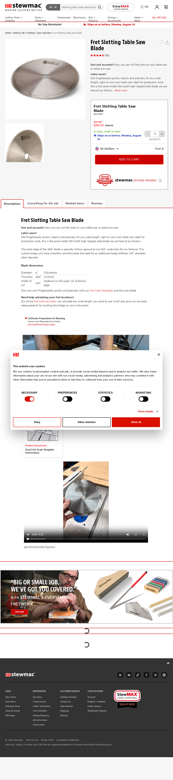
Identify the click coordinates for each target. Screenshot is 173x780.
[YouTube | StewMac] (128, 675)
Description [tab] (12, 204)
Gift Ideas (10, 715)
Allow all (136, 422)
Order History (94, 706)
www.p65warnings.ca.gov (41, 324)
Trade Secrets (39, 701)
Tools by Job (19, 32)
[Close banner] (159, 354)
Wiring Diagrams (41, 715)
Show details (145, 411)
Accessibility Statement (68, 740)
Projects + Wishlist (96, 701)
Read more (121, 90)
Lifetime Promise (68, 697)
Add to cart (129, 159)
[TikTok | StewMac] (137, 675)
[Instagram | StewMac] (119, 675)
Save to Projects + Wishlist (161, 42)
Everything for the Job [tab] (43, 203)
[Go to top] (168, 663)
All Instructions (40, 720)
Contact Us (65, 701)
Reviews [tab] (97, 203)
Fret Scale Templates (101, 290)
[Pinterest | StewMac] (154, 675)
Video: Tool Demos (42, 706)
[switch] (67, 399)
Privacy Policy (47, 740)
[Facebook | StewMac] (146, 675)
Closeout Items (12, 706)
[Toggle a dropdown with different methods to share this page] (167, 42)
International (66, 706)
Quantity (154, 139)
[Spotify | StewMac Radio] (163, 675)
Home (8, 32)
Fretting (31, 32)
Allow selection (87, 422)
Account (91, 697)
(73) (107, 55)
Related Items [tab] (75, 203)
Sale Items (10, 701)
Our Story (37, 697)
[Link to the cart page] (166, 7)
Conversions (39, 724)
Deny (37, 422)
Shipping (64, 710)
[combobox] (75, 7)
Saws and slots (44, 32)
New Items (10, 697)
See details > (160, 180)
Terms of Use (32, 740)
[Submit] (100, 7)
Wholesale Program (97, 710)
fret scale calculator (45, 301)
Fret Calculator (40, 710)
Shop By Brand (12, 710)
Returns (64, 715)
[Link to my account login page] (157, 7)
